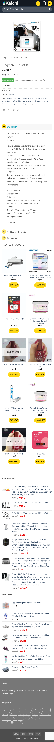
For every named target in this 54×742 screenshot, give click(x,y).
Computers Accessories (10, 57)
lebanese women (24, 714)
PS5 (25, 718)
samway (29, 103)
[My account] (38, 3)
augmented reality (26, 710)
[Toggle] (4, 126)
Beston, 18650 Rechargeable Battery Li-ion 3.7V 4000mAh (40, 276)
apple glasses (13, 710)
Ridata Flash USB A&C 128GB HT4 (14, 276)
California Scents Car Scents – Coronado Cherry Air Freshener (40, 321)
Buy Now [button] (14, 285)
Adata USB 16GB (40, 454)
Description (12, 127)
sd (34, 103)
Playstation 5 (17, 718)
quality (31, 718)
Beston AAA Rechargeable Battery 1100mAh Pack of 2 (13, 409)
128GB (8, 98)
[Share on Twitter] (14, 110)
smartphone (7, 722)
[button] (44, 3)
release (38, 718)
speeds (37, 103)
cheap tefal (38, 710)
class (15, 98)
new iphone (6, 718)
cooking (47, 710)
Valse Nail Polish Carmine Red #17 (40, 366)
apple (4, 710)
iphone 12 (13, 714)
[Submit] (49, 9)
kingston (21, 98)
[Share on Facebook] (9, 110)
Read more (40, 285)
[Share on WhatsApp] (4, 110)
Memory (24, 57)
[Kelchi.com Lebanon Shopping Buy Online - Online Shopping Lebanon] (16, 3)
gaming (5, 714)
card (12, 98)
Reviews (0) (12, 238)
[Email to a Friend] (18, 110)
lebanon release (45, 714)
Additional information (17, 232)
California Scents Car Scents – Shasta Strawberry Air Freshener (40, 410)
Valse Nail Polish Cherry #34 (14, 454)
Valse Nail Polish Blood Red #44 (14, 366)
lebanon (35, 714)
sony (14, 722)
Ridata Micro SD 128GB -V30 (14, 319)
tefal (20, 722)
